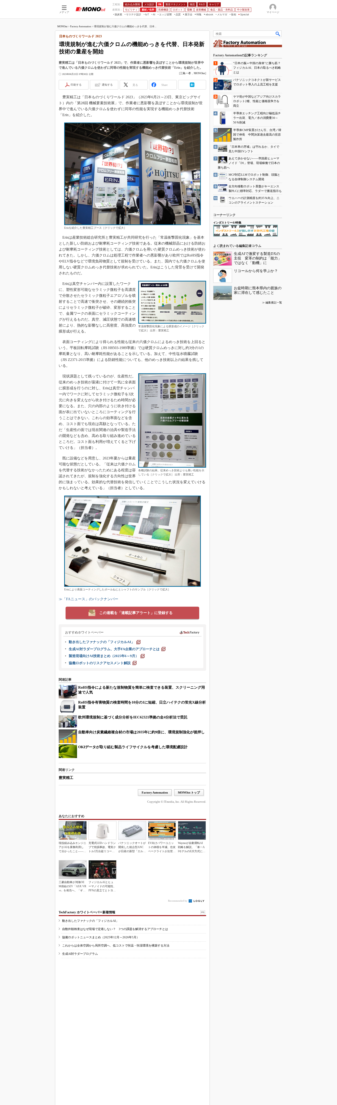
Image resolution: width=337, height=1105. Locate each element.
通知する (107, 84)
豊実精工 (66, 778)
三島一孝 (185, 73)
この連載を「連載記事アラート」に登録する (136, 613)
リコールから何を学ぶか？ (256, 271)
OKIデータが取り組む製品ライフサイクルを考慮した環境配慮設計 (133, 747)
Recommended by (178, 900)
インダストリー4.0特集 (227, 222)
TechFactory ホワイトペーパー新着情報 (87, 912)
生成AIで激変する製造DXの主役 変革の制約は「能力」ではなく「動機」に (258, 258)
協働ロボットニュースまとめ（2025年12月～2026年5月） (100, 937)
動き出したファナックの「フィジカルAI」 (90, 920)
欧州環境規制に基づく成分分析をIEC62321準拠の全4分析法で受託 (133, 717)
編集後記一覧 (273, 302)
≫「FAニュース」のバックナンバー (88, 599)
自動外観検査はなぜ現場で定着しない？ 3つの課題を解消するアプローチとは (115, 929)
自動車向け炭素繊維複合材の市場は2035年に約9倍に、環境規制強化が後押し (141, 732)
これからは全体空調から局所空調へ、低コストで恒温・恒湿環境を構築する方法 (115, 945)
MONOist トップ (189, 792)
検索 (278, 33)
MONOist (62, 26)
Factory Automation (80, 26)
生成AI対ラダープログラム (80, 953)
